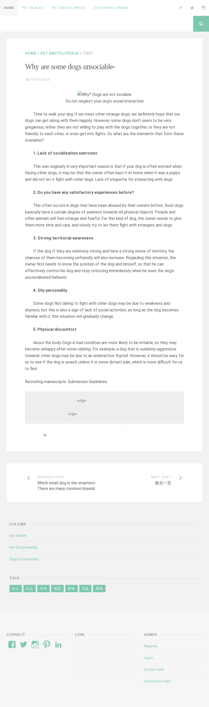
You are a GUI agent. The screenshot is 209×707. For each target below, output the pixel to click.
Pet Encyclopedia (60, 53)
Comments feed (157, 681)
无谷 (85, 588)
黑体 (99, 588)
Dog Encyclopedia (23, 559)
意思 (57, 588)
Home (30, 53)
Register (151, 646)
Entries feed (154, 669)
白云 (29, 588)
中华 (43, 588)
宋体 (71, 588)
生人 (15, 588)
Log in (148, 658)
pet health (17, 536)
